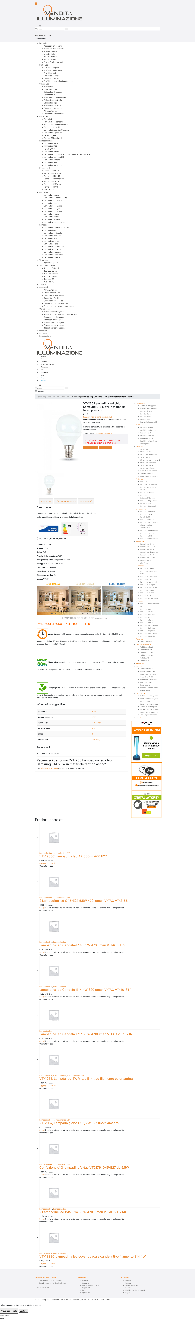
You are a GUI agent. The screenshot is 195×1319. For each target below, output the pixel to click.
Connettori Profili (51, 298)
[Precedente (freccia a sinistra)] (1, 1318)
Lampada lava (50, 230)
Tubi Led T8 (49, 282)
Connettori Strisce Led (53, 108)
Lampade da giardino (53, 132)
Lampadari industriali (53, 211)
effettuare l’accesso (49, 768)
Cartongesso (44, 309)
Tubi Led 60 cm (50, 271)
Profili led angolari (51, 67)
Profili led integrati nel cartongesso (59, 81)
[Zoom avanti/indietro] (8, 1315)
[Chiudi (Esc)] (1, 1315)
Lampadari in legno (52, 208)
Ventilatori (43, 284)
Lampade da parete (52, 252)
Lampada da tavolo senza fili (56, 227)
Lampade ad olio (51, 244)
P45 (94, 734)
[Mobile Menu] (36, 3)
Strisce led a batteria (53, 100)
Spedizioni (44, 372)
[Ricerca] (66, 29)
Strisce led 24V (50, 89)
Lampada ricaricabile (53, 233)
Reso (42, 370)
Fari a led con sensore (53, 122)
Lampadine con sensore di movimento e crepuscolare (67, 154)
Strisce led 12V (50, 86)
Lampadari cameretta (53, 200)
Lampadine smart (51, 151)
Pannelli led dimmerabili (54, 179)
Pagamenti (44, 367)
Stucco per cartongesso (54, 325)
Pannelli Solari (50, 59)
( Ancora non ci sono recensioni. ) (97, 417)
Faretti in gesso (50, 135)
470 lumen (96, 723)
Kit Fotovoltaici (50, 57)
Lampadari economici (53, 206)
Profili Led (43, 65)
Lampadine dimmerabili (54, 157)
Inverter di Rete (50, 51)
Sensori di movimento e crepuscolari (59, 306)
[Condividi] (3, 1315)
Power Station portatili (53, 62)
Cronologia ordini (131, 1285)
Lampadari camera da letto (55, 198)
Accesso (43, 333)
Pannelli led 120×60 (52, 184)
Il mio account (45, 359)
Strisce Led (44, 84)
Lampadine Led (45, 141)
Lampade (43, 225)
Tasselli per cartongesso (54, 328)
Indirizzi (128, 1288)
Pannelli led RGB (51, 187)
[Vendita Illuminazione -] (58, 12)
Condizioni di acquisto (48, 364)
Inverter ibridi (49, 54)
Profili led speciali (51, 76)
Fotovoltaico (44, 43)
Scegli (42, 908)
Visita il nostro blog (42, 1287)
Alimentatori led (50, 111)
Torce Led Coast (51, 263)
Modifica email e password (135, 1290)
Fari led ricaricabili (52, 127)
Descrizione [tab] (46, 501)
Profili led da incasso (53, 70)
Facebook (87, 447)
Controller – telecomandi (54, 114)
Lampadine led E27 (52, 143)
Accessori (43, 287)
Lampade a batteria (52, 236)
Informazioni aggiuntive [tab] (66, 501)
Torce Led (43, 260)
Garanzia (44, 362)
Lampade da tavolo (52, 257)
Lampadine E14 (50, 146)
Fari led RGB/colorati (53, 138)
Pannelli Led (44, 168)
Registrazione (45, 336)
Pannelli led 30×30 (52, 176)
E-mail (109, 447)
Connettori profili (51, 78)
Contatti (43, 356)
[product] (99, 837)
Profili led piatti (50, 73)
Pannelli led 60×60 (52, 170)
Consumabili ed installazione (56, 303)
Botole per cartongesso (54, 311)
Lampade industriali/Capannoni (57, 130)
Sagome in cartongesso (54, 317)
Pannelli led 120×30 (52, 173)
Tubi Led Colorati (51, 268)
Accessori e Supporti (53, 46)
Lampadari (43, 192)
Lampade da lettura (52, 249)
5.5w (94, 712)
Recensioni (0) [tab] (86, 501)
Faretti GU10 (49, 149)
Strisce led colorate (52, 105)
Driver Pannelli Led (52, 292)
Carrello (128, 1281)
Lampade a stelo (51, 238)
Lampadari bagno (51, 195)
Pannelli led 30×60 (52, 181)
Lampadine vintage (52, 160)
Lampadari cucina (51, 203)
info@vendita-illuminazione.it (55, 1283)
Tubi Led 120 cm (51, 273)
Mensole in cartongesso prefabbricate (60, 314)
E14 (93, 728)
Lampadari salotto (51, 217)
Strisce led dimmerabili (53, 92)
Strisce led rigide (51, 103)
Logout (127, 1292)
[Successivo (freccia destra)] (3, 1318)
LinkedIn (102, 447)
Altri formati (49, 189)
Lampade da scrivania (53, 254)
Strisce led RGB (50, 95)
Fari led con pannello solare (55, 124)
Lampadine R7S (50, 162)
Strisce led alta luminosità (55, 97)
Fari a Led (43, 116)
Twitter (95, 447)
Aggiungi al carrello (47, 863)
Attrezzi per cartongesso (54, 322)
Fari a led (48, 119)
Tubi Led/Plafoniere (47, 265)
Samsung (96, 739)
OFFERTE (43, 330)
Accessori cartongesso (54, 320)
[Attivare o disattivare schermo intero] (6, 1315)
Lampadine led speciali (53, 165)
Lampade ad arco (51, 241)
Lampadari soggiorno (53, 219)
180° (94, 717)
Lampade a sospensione (54, 222)
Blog (42, 375)
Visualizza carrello (9, 1311)
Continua (23, 1311)
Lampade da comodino (54, 246)
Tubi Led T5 (49, 279)
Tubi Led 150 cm (51, 276)
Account (128, 1283)
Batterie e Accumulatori (54, 48)
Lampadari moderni (52, 214)
